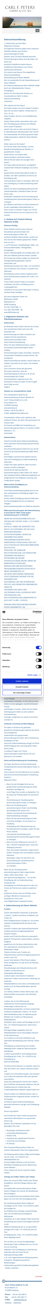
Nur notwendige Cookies (22, 693)
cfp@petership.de (20, 1300)
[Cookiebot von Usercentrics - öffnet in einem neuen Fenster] (33, 612)
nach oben (38, 1276)
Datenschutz (17, 1302)
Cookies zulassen (22, 681)
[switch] (39, 653)
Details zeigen (33, 675)
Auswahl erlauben (22, 687)
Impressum (8, 1302)
